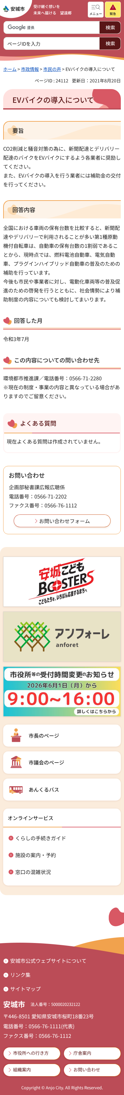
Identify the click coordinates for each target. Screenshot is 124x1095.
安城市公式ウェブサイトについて (48, 960)
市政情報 (30, 69)
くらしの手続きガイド (40, 838)
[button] (96, 10)
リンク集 (20, 974)
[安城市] (14, 9)
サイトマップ (25, 988)
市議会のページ (46, 762)
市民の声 (52, 69)
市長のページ (44, 735)
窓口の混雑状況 (33, 872)
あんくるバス (44, 789)
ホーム (10, 69)
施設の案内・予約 (35, 855)
